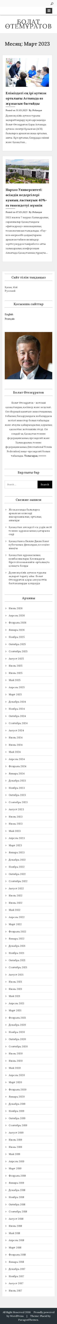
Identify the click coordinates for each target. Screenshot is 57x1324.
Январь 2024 (17, 773)
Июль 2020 (16, 1053)
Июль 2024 (16, 737)
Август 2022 (16, 888)
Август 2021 (16, 974)
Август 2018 (16, 1218)
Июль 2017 (15, 1290)
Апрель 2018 (16, 1240)
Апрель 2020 (17, 1075)
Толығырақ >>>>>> (35, 455)
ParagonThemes (28, 1319)
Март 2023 (15, 845)
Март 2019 (15, 1168)
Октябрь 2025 (17, 644)
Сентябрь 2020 (18, 1046)
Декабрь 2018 (17, 1190)
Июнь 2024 (16, 744)
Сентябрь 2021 (18, 967)
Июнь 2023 (16, 823)
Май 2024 (15, 751)
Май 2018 (14, 1233)
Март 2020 (15, 1082)
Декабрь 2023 (17, 780)
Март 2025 (15, 694)
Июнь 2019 (15, 1146)
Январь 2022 (16, 938)
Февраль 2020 (17, 1089)
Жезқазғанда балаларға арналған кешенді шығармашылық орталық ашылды (25, 515)
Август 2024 (16, 730)
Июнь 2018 (15, 1225)
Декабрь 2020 (17, 1024)
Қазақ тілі (11, 287)
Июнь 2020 (16, 1060)
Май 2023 (15, 830)
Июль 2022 (15, 895)
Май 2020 (15, 1067)
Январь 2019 (16, 1182)
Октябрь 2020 (17, 1039)
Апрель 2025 (17, 687)
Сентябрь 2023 (18, 802)
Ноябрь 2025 (17, 636)
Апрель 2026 (17, 615)
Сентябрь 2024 (18, 723)
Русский (10, 290)
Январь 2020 (17, 1096)
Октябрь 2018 (17, 1204)
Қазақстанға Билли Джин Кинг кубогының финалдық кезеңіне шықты (29, 545)
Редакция (37, 110)
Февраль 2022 (17, 931)
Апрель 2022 (17, 917)
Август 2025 (16, 658)
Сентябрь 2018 (18, 1211)
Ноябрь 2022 (17, 866)
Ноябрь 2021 (16, 952)
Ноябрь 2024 (17, 708)
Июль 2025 (15, 665)
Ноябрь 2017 (16, 1276)
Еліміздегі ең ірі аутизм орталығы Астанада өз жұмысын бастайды (26, 98)
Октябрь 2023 (17, 794)
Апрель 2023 (17, 838)
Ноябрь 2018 (16, 1197)
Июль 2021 (15, 981)
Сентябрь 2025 (18, 651)
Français (9, 318)
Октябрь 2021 (17, 960)
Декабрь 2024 (17, 701)
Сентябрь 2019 (18, 1125)
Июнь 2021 (15, 988)
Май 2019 (14, 1154)
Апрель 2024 (17, 759)
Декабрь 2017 (17, 1268)
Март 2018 (15, 1247)
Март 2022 (15, 924)
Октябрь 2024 (17, 716)
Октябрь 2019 (17, 1118)
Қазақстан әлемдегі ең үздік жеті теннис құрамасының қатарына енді (30, 531)
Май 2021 (14, 996)
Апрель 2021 (16, 1003)
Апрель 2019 (16, 1161)
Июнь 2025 (15, 672)
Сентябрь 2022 (18, 881)
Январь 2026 (17, 629)
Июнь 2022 (15, 902)
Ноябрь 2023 (17, 787)
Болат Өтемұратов (28, 24)
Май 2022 (15, 909)
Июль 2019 (15, 1139)
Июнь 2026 (16, 608)
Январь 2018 (16, 1261)
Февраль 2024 (17, 766)
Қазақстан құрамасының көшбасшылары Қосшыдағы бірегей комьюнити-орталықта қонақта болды (29, 560)
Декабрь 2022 (17, 859)
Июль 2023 (16, 816)
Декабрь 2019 (17, 1103)
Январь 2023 (17, 852)
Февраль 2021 (17, 1017)
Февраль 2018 (17, 1254)
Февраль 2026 (17, 622)
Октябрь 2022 (17, 874)
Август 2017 (16, 1283)
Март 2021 (15, 1010)
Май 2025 (15, 680)
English (9, 314)
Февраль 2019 (17, 1175)
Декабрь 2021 (17, 945)
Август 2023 (16, 809)
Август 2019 (16, 1132)
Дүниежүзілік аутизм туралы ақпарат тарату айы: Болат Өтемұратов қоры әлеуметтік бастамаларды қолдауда (28, 578)
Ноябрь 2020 (17, 1032)
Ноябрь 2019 (16, 1110)
